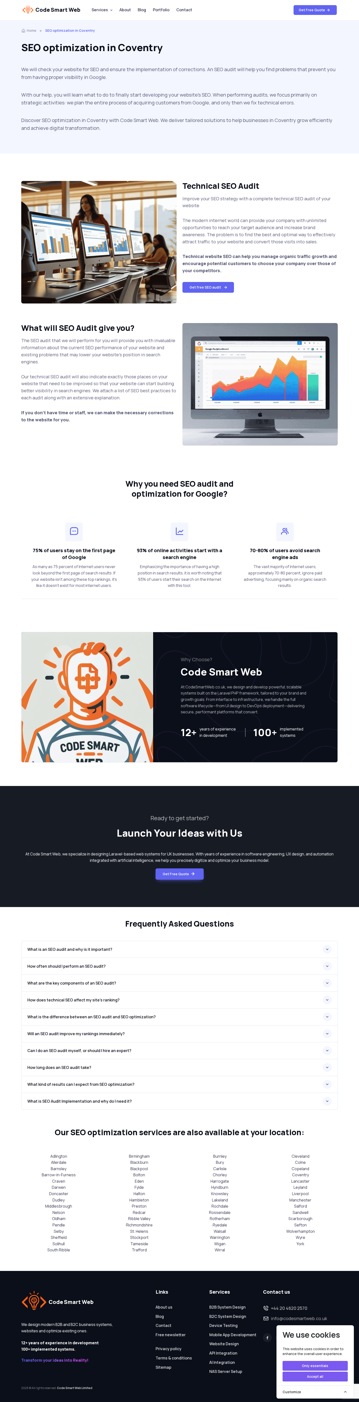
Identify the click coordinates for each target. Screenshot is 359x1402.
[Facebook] (267, 1337)
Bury (220, 1162)
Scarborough (300, 1218)
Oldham (58, 1218)
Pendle (59, 1225)
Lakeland (220, 1200)
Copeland (300, 1168)
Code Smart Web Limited (74, 1388)
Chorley (220, 1175)
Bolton (139, 1175)
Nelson (59, 1212)
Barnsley (58, 1168)
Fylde (139, 1187)
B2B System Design (227, 1307)
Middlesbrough (58, 1206)
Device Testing (223, 1325)
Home (31, 30)
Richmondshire (139, 1225)
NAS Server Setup (225, 1371)
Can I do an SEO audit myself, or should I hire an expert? (79, 1050)
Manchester (300, 1200)
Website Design (224, 1343)
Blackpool (139, 1168)
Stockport (139, 1237)
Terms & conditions (174, 1358)
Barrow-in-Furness (59, 1175)
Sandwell (300, 1212)
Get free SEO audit (205, 287)
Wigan (219, 1243)
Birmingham (139, 1156)
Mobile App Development (232, 1334)
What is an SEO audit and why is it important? (69, 949)
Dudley (59, 1200)
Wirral (220, 1250)
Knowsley (219, 1193)
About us (164, 1307)
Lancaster (300, 1181)
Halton (139, 1193)
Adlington (58, 1156)
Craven (58, 1181)
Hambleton (139, 1200)
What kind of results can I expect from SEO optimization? (81, 1084)
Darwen (59, 1187)
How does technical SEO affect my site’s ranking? (73, 1000)
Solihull (59, 1243)
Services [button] (100, 9)
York (300, 1243)
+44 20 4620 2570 (289, 1308)
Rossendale (220, 1212)
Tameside (139, 1243)
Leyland (300, 1187)
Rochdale (219, 1206)
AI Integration (222, 1362)
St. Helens (139, 1231)
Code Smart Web (57, 9)
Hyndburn (219, 1187)
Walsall (220, 1231)
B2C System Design (227, 1316)
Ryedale (220, 1225)
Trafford (139, 1250)
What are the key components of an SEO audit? (71, 983)
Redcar (139, 1212)
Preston (139, 1206)
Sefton (300, 1225)
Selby (59, 1231)
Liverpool (300, 1193)
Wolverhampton (300, 1231)
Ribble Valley (139, 1218)
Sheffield (59, 1237)
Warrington (220, 1237)
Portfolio (161, 9)
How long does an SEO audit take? (59, 1067)
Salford (300, 1206)
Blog (142, 9)
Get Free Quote (312, 10)
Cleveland (300, 1156)
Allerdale (58, 1162)
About (125, 9)
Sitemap (163, 1367)
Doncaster (58, 1193)
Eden (139, 1181)
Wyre (300, 1237)
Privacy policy (168, 1348)
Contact (184, 9)
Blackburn (139, 1162)
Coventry (300, 1175)
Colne (300, 1162)
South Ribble (58, 1250)
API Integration (223, 1353)
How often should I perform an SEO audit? (66, 966)
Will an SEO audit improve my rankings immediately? (76, 1033)
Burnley (220, 1156)
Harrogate (220, 1181)
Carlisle (220, 1168)
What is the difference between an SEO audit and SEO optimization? (91, 1017)
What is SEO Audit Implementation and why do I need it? (79, 1101)
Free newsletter (171, 1334)
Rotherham (220, 1218)
